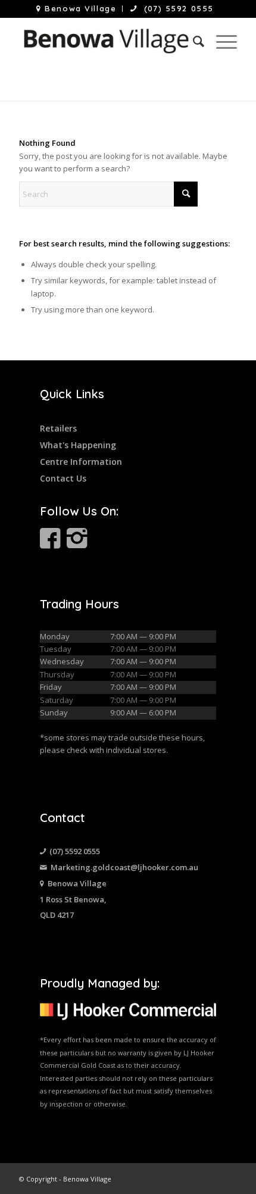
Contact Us (63, 478)
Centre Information (81, 461)
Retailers (58, 428)
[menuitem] (76, 8)
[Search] (192, 41)
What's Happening (78, 445)
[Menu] (220, 41)
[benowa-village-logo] (106, 41)
